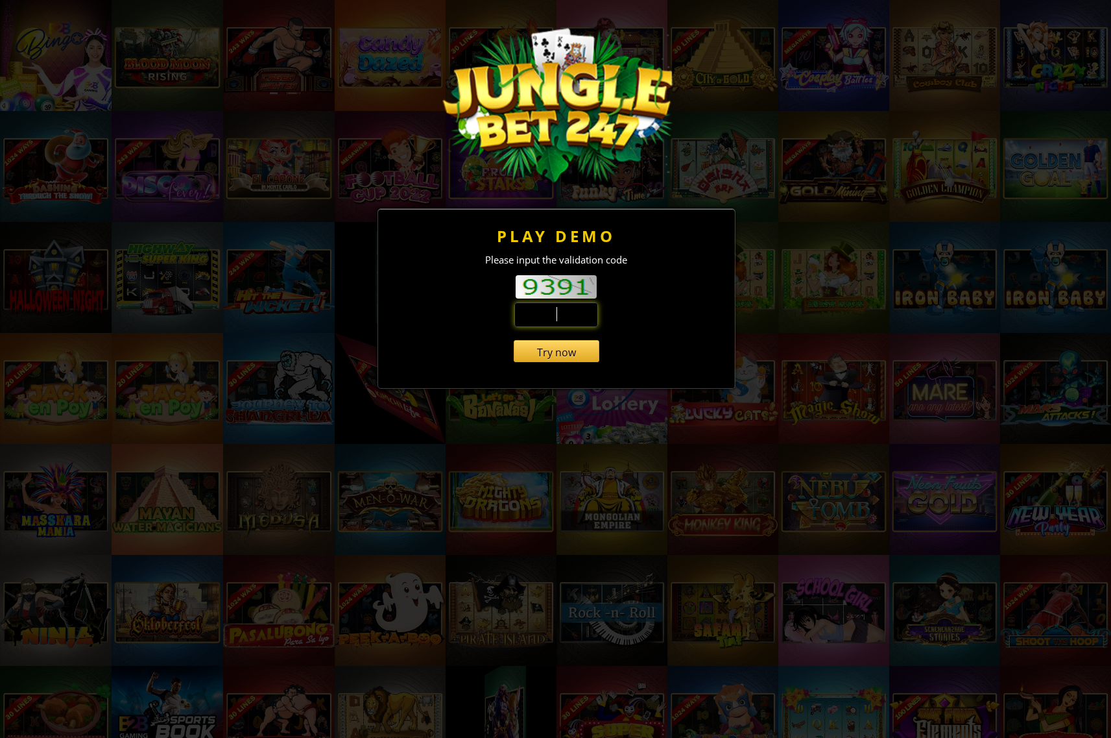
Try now (556, 352)
